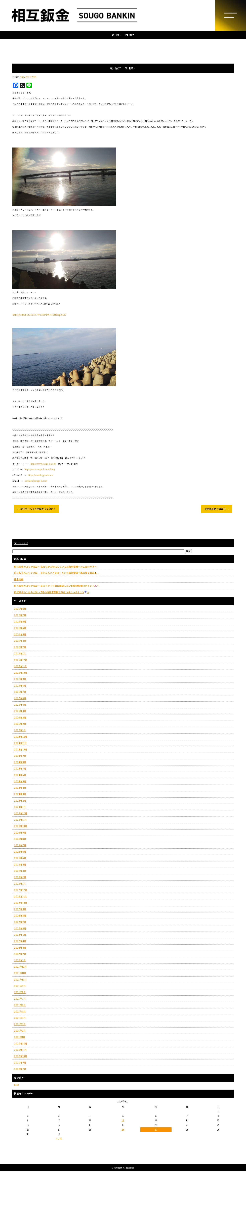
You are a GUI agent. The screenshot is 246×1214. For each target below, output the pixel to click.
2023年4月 (20, 864)
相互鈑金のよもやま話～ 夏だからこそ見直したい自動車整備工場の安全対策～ (56, 573)
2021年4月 (20, 1017)
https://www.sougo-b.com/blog (39, 469)
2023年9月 (20, 832)
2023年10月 (20, 826)
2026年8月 (20, 608)
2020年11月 (20, 1049)
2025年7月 (20, 692)
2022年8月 (20, 915)
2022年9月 (20, 909)
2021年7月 (20, 998)
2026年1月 (20, 653)
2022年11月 (20, 896)
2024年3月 (20, 794)
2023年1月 (20, 883)
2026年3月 (20, 640)
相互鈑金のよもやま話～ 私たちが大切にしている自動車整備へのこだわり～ (55, 566)
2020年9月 (20, 1062)
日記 (16, 1084)
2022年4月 (20, 941)
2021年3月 (20, 1024)
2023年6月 (20, 851)
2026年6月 (20, 621)
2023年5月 (20, 858)
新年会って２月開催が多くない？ (36, 508)
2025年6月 (20, 698)
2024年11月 (20, 743)
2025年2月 (20, 723)
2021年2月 (20, 1030)
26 (123, 1129)
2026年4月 (20, 634)
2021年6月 (20, 1005)
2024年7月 (20, 768)
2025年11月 (20, 666)
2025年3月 (20, 717)
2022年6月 (20, 928)
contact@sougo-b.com (36, 480)
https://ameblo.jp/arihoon (40, 475)
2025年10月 (20, 672)
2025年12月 (20, 660)
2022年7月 (20, 922)
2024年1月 (20, 807)
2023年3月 (20, 870)
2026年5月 (20, 628)
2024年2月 (20, 800)
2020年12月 (20, 1043)
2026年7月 (20, 615)
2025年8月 (20, 685)
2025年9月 (20, 679)
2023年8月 (20, 839)
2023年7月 (20, 845)
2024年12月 (20, 736)
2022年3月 (20, 947)
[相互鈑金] (123, 15)
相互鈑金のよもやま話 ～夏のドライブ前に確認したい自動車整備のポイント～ (56, 585)
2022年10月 (20, 902)
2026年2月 (20, 647)
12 (123, 1120)
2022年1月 (20, 960)
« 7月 (59, 1138)
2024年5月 (20, 781)
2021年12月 (20, 966)
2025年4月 (20, 711)
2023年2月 (20, 877)
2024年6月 (20, 775)
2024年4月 (20, 787)
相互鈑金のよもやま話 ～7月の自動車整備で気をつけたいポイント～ (51, 592)
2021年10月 (20, 979)
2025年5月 (20, 704)
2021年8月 (20, 992)
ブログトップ (21, 543)
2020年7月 (20, 1069)
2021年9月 (20, 986)
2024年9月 (20, 755)
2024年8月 (20, 762)
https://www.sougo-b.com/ (43, 463)
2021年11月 (20, 973)
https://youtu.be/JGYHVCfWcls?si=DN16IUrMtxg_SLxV (39, 314)
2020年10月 (20, 1056)
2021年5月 (20, 1011)
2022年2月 (20, 954)
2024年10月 (20, 749)
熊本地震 (18, 579)
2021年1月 (19, 1037)
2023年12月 (20, 813)
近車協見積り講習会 (216, 509)
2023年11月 (20, 819)
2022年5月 (20, 934)
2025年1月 (20, 730)
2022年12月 (20, 890)
